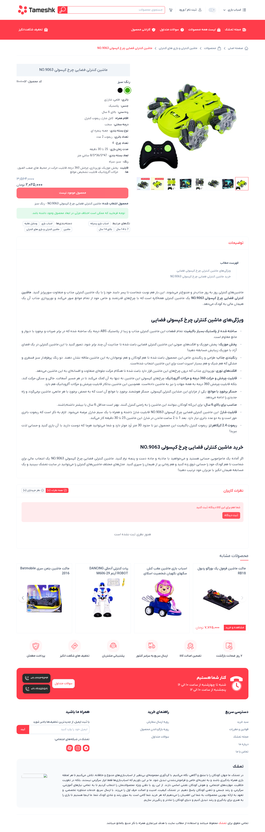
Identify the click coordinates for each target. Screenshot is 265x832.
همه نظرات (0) (55, 490)
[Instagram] (78, 748)
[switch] (212, 10)
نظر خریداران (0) (31, 490)
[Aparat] (69, 748)
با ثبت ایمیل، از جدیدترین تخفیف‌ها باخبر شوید (61, 722)
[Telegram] (86, 748)
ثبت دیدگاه (231, 515)
